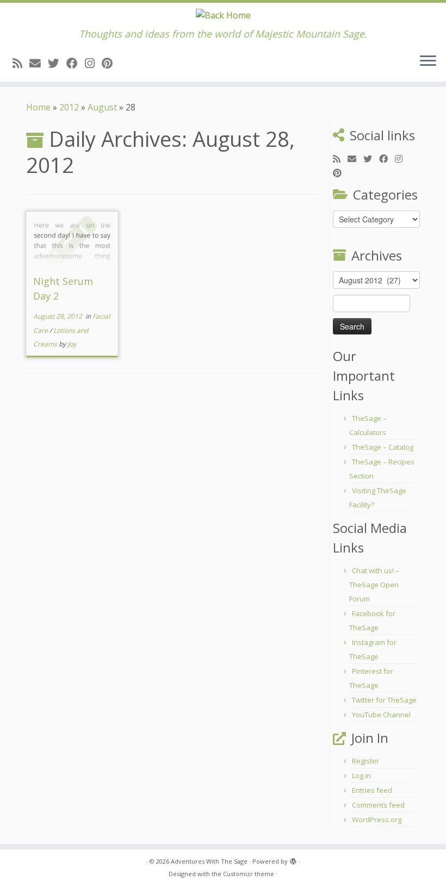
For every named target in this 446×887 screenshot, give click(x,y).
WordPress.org (376, 819)
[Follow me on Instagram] (93, 63)
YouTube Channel (381, 714)
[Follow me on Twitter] (57, 63)
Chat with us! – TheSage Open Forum (374, 585)
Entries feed (372, 790)
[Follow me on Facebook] (75, 63)
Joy (71, 344)
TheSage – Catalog (382, 447)
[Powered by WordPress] (293, 859)
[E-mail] (38, 63)
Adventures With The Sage (209, 861)
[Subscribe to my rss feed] (21, 63)
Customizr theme (248, 874)
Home (38, 107)
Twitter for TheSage (384, 700)
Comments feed (378, 805)
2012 (69, 107)
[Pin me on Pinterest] (111, 63)
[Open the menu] (428, 62)
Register (365, 761)
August (102, 107)
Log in (361, 775)
